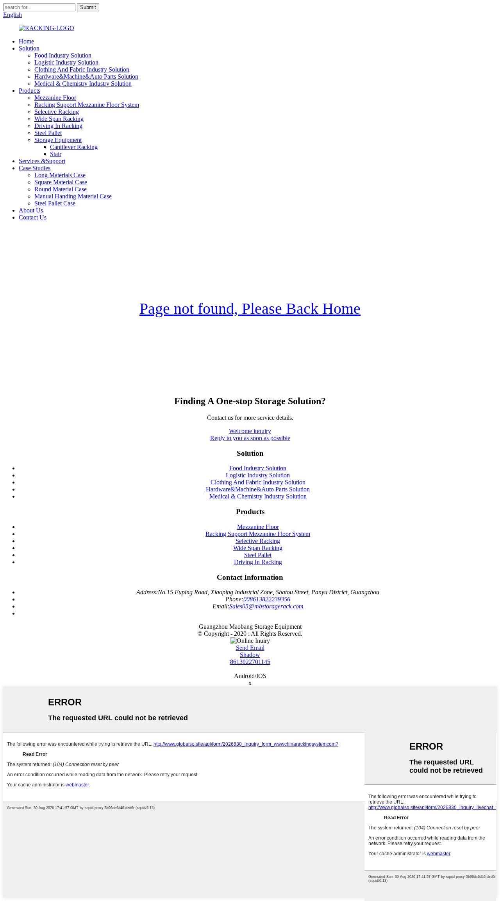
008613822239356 (266, 599)
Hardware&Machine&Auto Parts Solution (86, 76)
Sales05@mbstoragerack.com (266, 606)
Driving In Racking (58, 125)
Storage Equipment (58, 140)
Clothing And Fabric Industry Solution (81, 69)
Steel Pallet (48, 132)
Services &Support (42, 161)
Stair (55, 154)
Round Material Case (60, 189)
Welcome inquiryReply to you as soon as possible (250, 434)
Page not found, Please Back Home (250, 308)
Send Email (250, 647)
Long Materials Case (60, 175)
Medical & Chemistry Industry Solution (83, 83)
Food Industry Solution (62, 55)
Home (26, 41)
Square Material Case (60, 182)
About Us (31, 210)
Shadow (250, 654)
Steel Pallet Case (54, 203)
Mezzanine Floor (55, 97)
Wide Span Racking (59, 118)
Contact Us (32, 217)
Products (29, 90)
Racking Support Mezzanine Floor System (86, 104)
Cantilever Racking (74, 147)
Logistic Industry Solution (66, 62)
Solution (29, 48)
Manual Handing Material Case (73, 196)
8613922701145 (250, 661)
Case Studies (34, 168)
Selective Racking (56, 111)
